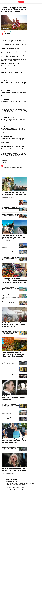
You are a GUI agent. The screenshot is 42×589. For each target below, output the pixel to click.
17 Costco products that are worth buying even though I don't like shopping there (10, 302)
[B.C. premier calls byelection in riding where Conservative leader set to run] (14, 460)
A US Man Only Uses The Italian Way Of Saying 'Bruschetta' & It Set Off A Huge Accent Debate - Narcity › (13, 162)
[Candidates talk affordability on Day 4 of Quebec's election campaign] (23, 412)
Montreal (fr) (12, 489)
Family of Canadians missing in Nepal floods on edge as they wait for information (10, 448)
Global (17, 487)
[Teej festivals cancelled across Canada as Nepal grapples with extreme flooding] (23, 363)
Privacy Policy (30, 484)
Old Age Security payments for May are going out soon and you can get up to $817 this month (10, 295)
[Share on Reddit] (4, 31)
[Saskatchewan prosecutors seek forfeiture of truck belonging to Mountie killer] (14, 387)
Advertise (10, 483)
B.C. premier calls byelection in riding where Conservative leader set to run (14, 470)
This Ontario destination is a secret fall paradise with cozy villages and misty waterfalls (13, 354)
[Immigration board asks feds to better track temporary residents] (23, 376)
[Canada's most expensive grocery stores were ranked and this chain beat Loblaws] (23, 252)
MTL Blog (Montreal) (21, 487)
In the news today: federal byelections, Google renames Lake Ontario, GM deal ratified (9, 368)
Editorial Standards (15, 484)
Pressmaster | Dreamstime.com (5, 28)
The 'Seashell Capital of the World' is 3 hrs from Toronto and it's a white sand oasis (14, 237)
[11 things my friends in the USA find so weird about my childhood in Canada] (14, 184)
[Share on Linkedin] (6, 31)
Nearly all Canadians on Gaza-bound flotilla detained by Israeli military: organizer (13, 324)
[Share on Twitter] (7, 31)
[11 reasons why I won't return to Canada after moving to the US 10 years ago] (23, 202)
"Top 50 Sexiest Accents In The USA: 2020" (17, 44)
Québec (14, 487)
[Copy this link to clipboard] (10, 31)
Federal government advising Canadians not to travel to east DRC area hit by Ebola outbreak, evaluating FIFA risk (10, 332)
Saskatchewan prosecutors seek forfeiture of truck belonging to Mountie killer (14, 397)
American (17, 40)
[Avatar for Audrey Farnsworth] (2, 166)
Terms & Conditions (8, 485)
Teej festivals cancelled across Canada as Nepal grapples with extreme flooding (10, 362)
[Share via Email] (8, 31)
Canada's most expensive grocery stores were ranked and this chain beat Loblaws (10, 251)
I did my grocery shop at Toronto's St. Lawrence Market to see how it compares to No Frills (14, 280)
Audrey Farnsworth (7, 33)
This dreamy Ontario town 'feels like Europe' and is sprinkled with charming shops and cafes (10, 258)
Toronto (9, 489)
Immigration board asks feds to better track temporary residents (10, 375)
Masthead (20, 484)
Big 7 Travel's (3, 44)
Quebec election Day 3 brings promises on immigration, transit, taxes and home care (14, 440)
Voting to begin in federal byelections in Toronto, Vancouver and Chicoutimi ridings (10, 405)
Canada (10, 487)
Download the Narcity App (21, 483)
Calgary (22, 489)
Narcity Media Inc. (15, 481)
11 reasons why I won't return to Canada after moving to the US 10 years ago (10, 201)
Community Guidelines (9, 484)
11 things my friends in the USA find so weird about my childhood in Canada (14, 194)
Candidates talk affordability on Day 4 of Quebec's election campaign (10, 412)
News (2, 5)
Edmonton (25, 489)
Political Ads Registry (25, 484)
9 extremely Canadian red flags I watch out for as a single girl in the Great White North (10, 215)
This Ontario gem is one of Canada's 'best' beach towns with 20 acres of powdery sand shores (10, 288)
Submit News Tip (31, 483)
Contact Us (27, 483)
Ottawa (16, 489)
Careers (16, 483)
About (7, 483)
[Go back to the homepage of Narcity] (21, 2)
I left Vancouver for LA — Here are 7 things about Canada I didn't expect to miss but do (10, 208)
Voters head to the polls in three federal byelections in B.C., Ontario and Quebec (9, 418)
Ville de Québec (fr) (30, 489)
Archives (13, 483)
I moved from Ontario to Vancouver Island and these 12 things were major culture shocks (10, 244)
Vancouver (19, 489)
